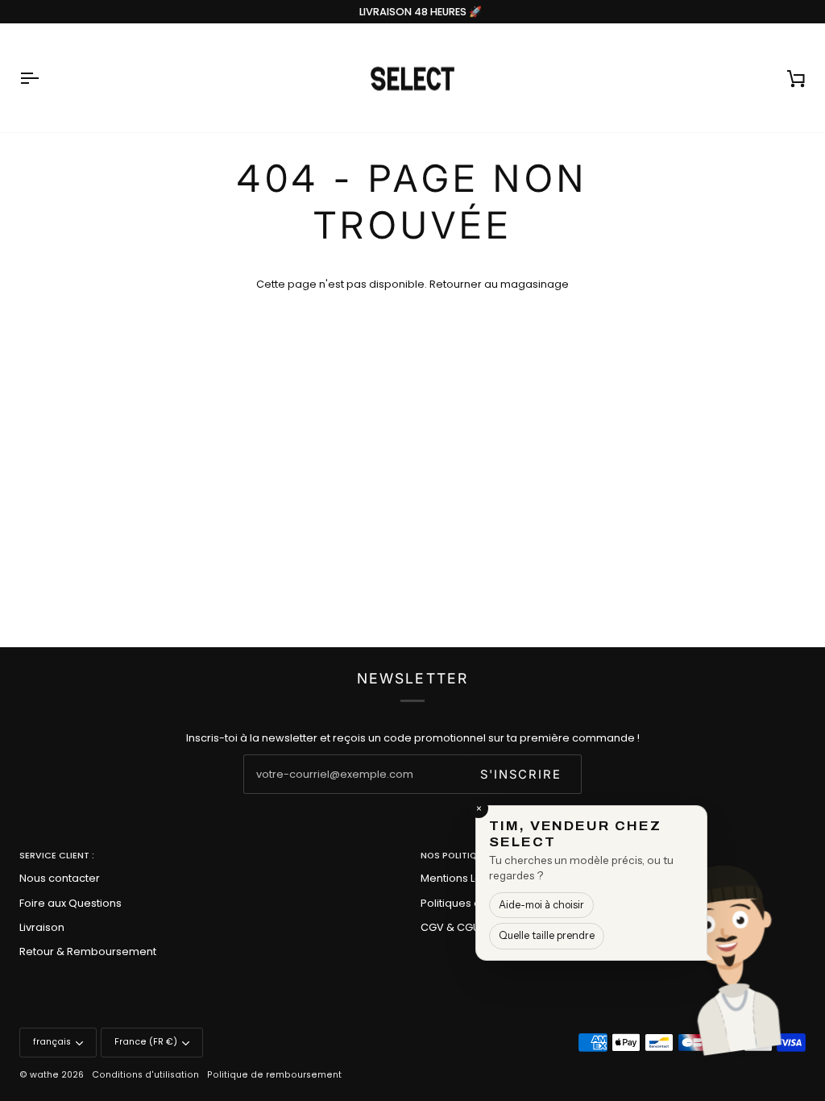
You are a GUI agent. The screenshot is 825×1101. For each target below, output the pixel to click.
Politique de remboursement (274, 1075)
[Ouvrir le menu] (43, 78)
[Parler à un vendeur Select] (781, 948)
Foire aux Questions (70, 903)
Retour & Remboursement (87, 951)
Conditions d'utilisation (145, 1075)
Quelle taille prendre (547, 935)
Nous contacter (59, 878)
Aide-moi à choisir (541, 905)
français (52, 1042)
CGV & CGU (450, 927)
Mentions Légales (466, 878)
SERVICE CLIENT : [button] (56, 856)
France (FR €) (145, 1042)
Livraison (41, 927)
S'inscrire (521, 774)
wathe (44, 1075)
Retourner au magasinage (499, 284)
